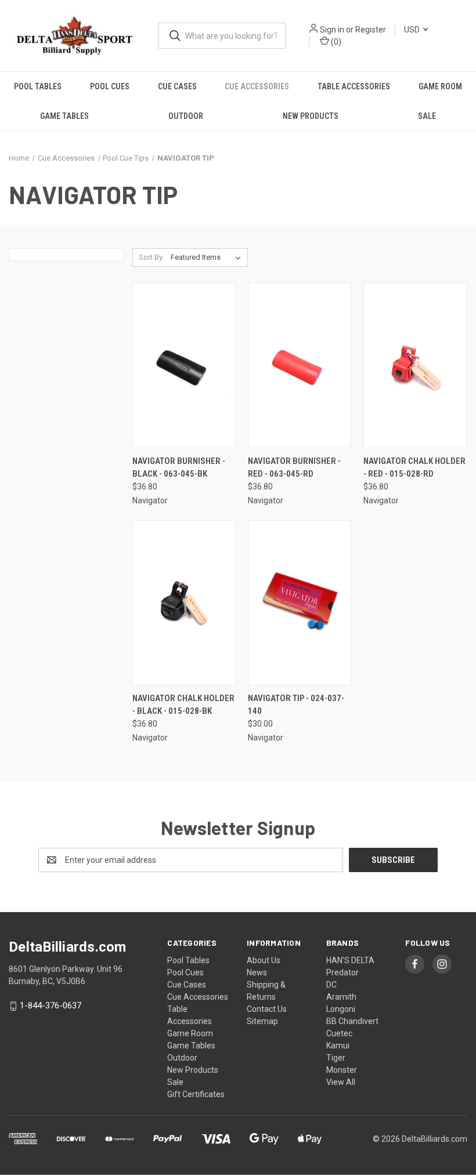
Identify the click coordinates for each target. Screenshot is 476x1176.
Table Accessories (354, 86)
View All (340, 1082)
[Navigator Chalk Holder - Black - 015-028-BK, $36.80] (184, 602)
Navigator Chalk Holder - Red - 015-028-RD (414, 468)
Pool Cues (109, 86)
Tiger (335, 1057)
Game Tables (64, 116)
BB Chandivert (352, 1021)
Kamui (337, 1045)
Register (370, 29)
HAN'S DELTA (350, 960)
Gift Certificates (196, 1094)
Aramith (341, 996)
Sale (427, 116)
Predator (342, 972)
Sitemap (262, 1021)
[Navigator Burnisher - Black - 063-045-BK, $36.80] (184, 365)
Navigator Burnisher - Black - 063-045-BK (178, 468)
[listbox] (208, 257)
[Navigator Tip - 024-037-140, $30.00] (299, 602)
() (335, 41)
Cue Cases (177, 86)
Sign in (332, 29)
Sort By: (151, 257)
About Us (263, 960)
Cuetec (339, 1033)
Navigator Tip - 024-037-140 (296, 705)
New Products (310, 116)
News (257, 972)
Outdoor (185, 116)
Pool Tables (38, 86)
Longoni (340, 1009)
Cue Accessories (257, 86)
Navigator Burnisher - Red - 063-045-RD (294, 468)
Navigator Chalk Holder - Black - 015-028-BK (183, 705)
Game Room (440, 86)
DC (331, 984)
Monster (341, 1070)
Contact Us (267, 1009)
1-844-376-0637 (50, 1006)
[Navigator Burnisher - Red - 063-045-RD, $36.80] (299, 365)
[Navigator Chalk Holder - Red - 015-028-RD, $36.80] (415, 365)
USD (412, 29)
